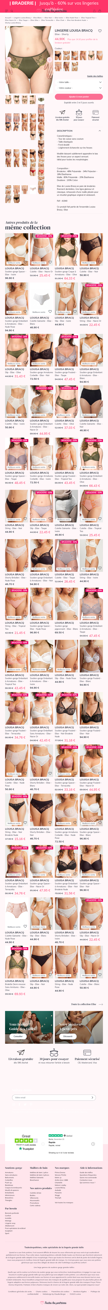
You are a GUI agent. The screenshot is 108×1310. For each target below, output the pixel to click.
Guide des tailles (95, 76)
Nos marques (62, 1168)
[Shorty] (29, 59)
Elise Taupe (23, 20)
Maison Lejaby (60, 1185)
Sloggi (57, 1195)
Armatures (9, 1172)
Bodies (32, 1195)
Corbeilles (9, 1180)
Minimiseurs (9, 1195)
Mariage (8, 1221)
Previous (8, 60)
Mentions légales (80, 1291)
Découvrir (67, 1036)
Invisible (8, 1218)
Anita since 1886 (61, 1180)
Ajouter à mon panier (79, 96)
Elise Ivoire (59, 18)
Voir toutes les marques (64, 1202)
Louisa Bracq (60, 1188)
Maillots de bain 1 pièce (39, 1172)
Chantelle (58, 1183)
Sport (7, 1233)
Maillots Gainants (36, 1177)
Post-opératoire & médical (15, 1228)
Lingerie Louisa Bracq (22, 18)
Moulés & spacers (12, 1190)
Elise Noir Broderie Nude (76, 20)
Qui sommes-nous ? (87, 1183)
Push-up (8, 1183)
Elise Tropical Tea (88, 18)
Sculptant (8, 1231)
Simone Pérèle (60, 1175)
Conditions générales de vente (20, 1291)
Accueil (8, 18)
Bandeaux (9, 1185)
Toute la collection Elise (84, 1004)
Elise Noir (48, 18)
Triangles (8, 1200)
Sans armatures (11, 1175)
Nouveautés (34, 1200)
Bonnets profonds (12, 1213)
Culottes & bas (35, 1193)
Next (49, 60)
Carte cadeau (35, 1205)
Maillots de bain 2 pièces (39, 1175)
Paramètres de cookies (60, 1291)
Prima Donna (60, 1172)
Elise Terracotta (47, 20)
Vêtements (34, 1198)
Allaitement (9, 1226)
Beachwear (34, 1180)
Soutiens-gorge (13, 1168)
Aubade (58, 1190)
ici (86, 1112)
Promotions (34, 1203)
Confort (8, 1216)
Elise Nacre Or (10, 20)
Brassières (9, 1198)
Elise (66, 209)
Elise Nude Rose (72, 18)
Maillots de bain (38, 1168)
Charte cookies (41, 1291)
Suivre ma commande (88, 1177)
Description (64, 130)
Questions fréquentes (88, 1175)
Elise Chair (60, 20)
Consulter (18, 1036)
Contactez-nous (86, 1180)
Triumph (58, 1198)
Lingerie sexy (10, 1223)
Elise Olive (35, 20)
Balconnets (9, 1177)
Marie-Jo (58, 1177)
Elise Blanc (37, 18)
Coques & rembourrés (13, 1188)
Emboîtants (9, 1193)
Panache (58, 1193)
